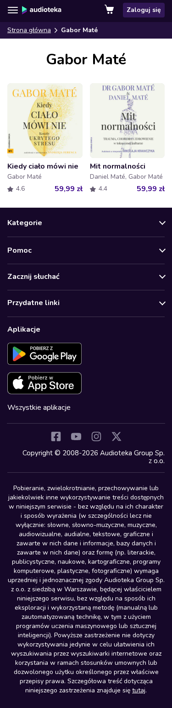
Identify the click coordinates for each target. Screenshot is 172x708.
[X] (116, 436)
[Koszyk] (110, 10)
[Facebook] (55, 436)
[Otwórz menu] (12, 10)
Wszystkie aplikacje (39, 407)
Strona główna (29, 30)
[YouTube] (76, 436)
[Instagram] (96, 436)
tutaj (138, 690)
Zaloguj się (144, 10)
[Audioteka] (41, 10)
